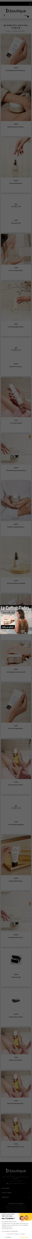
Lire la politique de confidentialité (10, 1231)
